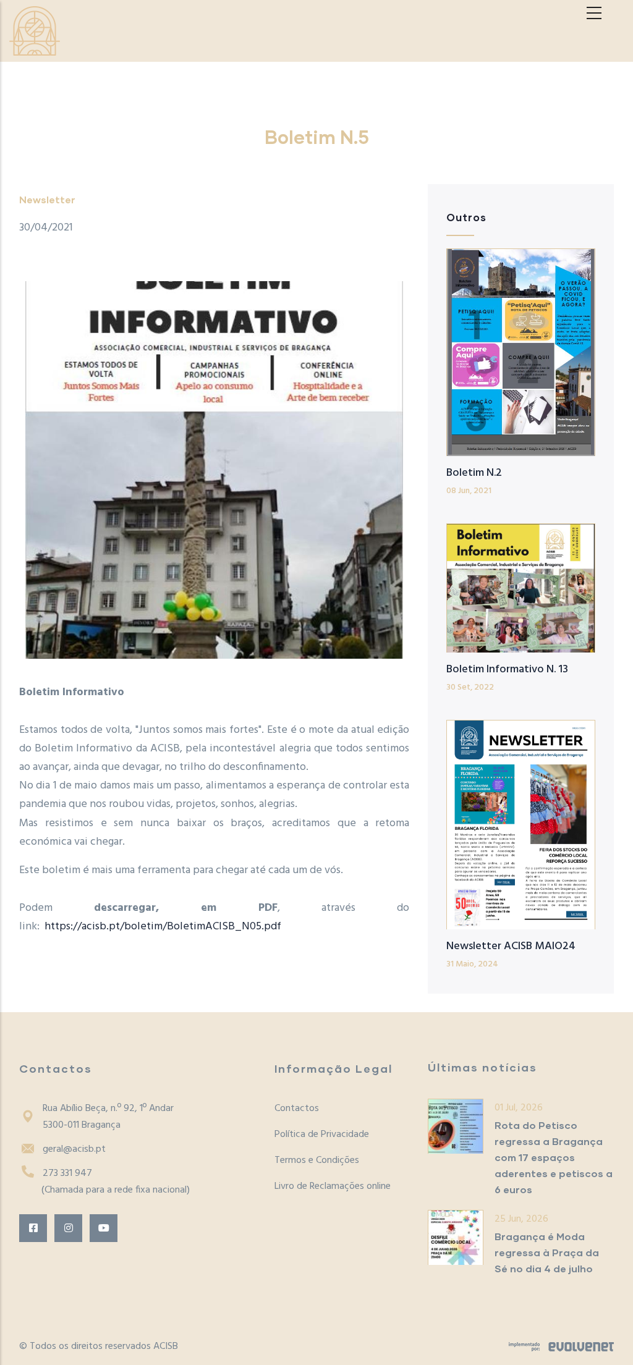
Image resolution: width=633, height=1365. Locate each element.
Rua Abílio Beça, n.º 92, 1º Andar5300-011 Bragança (108, 1117)
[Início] (34, 31)
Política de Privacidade (321, 1134)
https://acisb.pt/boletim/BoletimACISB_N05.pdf (163, 927)
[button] (214, 470)
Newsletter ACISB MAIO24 (511, 946)
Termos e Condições (316, 1160)
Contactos (296, 1109)
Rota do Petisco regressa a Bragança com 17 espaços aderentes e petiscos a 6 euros (554, 1157)
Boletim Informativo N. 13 (507, 669)
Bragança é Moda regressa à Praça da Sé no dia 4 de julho (547, 1252)
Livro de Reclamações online (332, 1186)
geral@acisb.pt (74, 1149)
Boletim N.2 (474, 473)
